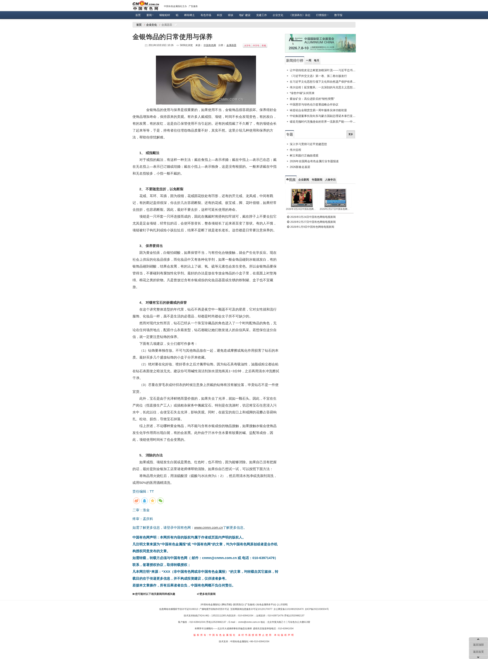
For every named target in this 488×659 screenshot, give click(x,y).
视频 (292, 180)
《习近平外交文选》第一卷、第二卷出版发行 (318, 75)
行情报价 (321, 15)
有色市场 (206, 15)
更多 (350, 134)
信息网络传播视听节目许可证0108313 (178, 609)
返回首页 (478, 651)
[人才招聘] (282, 604)
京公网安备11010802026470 (289, 609)
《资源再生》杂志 (299, 15)
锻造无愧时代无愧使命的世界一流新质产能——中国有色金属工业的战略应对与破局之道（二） (323, 121)
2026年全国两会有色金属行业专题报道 (314, 161)
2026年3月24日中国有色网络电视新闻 (302, 209)
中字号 (256, 45)
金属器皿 (231, 45)
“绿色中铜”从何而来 (302, 93)
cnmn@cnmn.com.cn (249, 622)
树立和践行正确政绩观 (304, 155)
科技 (219, 15)
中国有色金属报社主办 (175, 6)
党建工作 (261, 15)
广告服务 (193, 6)
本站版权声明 (284, 635)
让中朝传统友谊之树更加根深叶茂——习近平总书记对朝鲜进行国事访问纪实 (323, 70)
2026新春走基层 (300, 167)
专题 (289, 134)
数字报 (338, 15)
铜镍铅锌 (164, 15)
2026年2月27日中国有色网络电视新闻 (336, 209)
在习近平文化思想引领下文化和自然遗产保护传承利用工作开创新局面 (323, 81)
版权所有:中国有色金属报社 (214, 635)
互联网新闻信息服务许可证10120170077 (251, 609)
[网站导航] (227, 604)
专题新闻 (317, 179)
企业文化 (278, 15)
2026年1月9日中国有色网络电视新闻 (312, 226)
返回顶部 (478, 644)
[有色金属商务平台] (266, 604)
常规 (264, 45)
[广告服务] (250, 604)
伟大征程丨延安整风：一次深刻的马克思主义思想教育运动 (323, 87)
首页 (138, 15)
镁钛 (230, 15)
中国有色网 (210, 45)
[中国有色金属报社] (210, 604)
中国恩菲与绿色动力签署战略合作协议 (314, 104)
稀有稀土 (189, 15)
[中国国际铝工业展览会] (320, 43)
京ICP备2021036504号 (317, 609)
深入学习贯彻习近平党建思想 (308, 144)
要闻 (149, 15)
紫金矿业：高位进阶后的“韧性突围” (312, 98)
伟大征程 (295, 149)
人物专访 (330, 179)
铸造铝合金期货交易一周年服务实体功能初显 (318, 110)
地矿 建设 (244, 15)
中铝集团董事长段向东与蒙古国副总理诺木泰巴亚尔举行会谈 (323, 115)
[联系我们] (238, 604)
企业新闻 (303, 179)
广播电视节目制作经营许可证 (214, 609)
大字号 (247, 45)
